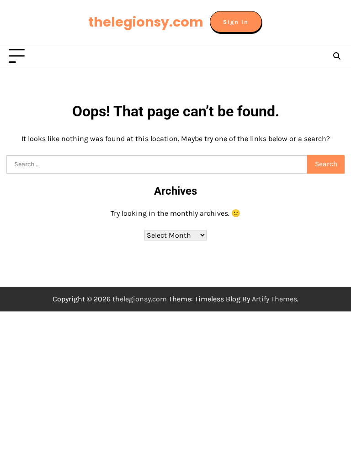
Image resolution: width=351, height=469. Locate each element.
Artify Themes (274, 298)
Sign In (236, 21)
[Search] (336, 56)
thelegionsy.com (145, 22)
